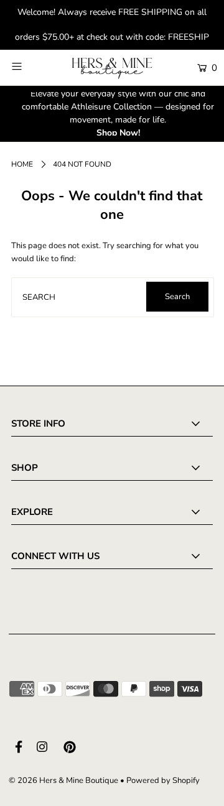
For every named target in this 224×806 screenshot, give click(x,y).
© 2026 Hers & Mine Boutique (63, 780)
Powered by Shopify (163, 780)
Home (22, 164)
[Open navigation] (29, 66)
